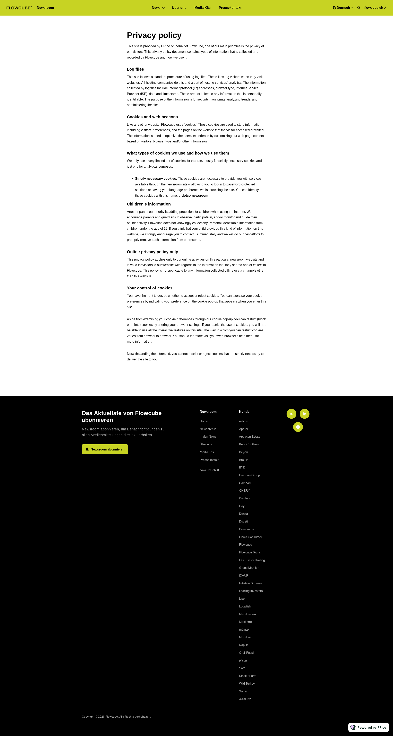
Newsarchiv (208, 429)
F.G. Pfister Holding (252, 560)
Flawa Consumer (250, 537)
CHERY (244, 490)
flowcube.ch (373, 7)
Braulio (243, 460)
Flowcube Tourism (251, 552)
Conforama (246, 529)
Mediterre (245, 621)
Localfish (245, 606)
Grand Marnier (249, 567)
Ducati (243, 521)
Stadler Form (247, 675)
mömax (244, 629)
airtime (243, 421)
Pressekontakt (230, 7)
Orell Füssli (246, 652)
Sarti (242, 668)
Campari (245, 483)
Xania (243, 691)
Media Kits (202, 7)
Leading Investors (251, 591)
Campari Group (249, 475)
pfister (243, 660)
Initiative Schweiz (250, 583)
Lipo (242, 598)
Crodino (244, 498)
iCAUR (243, 575)
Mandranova (247, 614)
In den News (208, 436)
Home (204, 421)
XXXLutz (245, 699)
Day (242, 506)
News (156, 7)
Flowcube (245, 544)
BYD (242, 467)
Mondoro (245, 637)
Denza (243, 513)
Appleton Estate (249, 436)
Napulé (243, 645)
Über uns (179, 7)
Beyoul (243, 452)
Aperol (243, 429)
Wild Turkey (247, 683)
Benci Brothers (249, 444)
